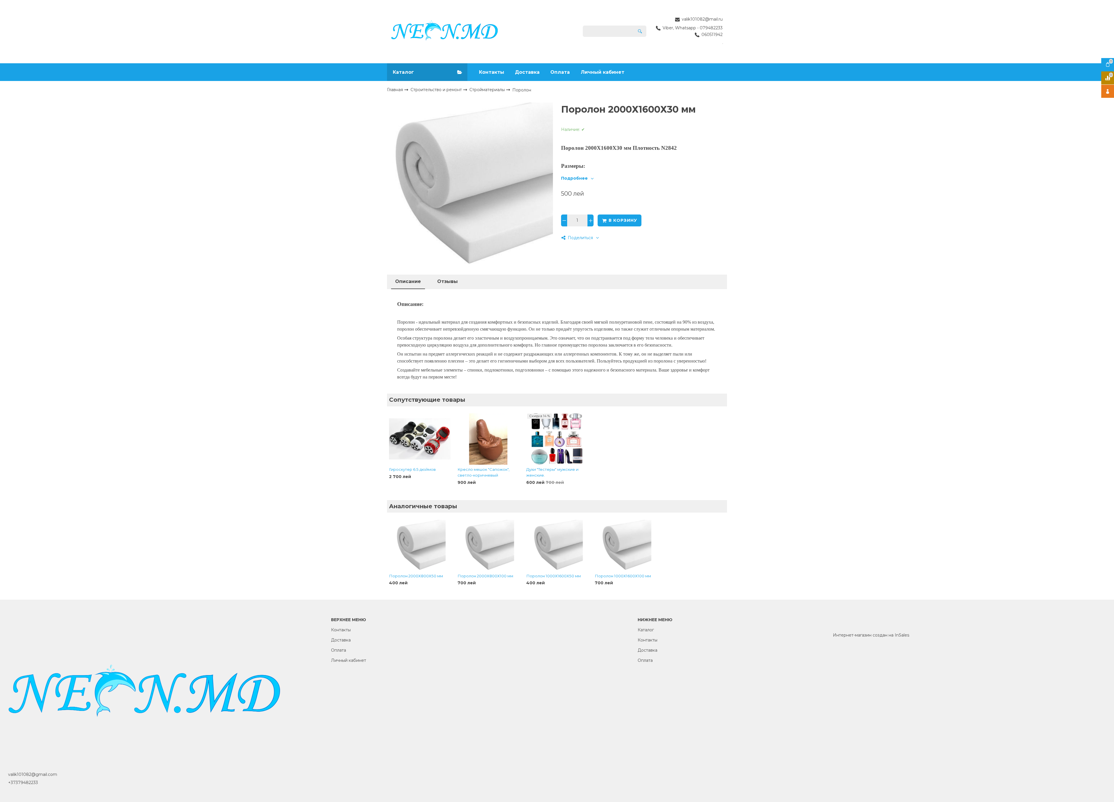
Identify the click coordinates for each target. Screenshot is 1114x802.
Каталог (646, 629)
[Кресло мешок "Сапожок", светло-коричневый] (488, 439)
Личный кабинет (602, 72)
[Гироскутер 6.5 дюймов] (420, 439)
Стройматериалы (487, 89)
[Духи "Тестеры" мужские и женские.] (557, 439)
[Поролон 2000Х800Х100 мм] (488, 545)
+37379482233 (23, 782)
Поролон (521, 90)
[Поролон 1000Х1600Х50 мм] (557, 545)
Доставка (527, 72)
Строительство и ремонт (436, 89)
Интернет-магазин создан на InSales (871, 635)
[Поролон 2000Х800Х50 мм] (420, 545)
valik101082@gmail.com (32, 774)
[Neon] (444, 31)
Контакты (491, 72)
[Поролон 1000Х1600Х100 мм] (625, 545)
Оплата (560, 72)
